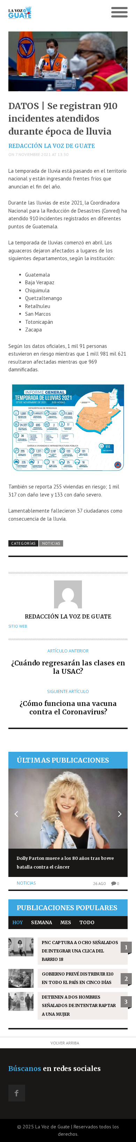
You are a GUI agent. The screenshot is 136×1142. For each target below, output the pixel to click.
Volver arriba (65, 1042)
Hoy (18, 923)
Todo (87, 923)
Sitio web (17, 626)
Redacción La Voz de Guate (51, 146)
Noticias (51, 543)
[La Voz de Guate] (53, 12)
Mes (65, 923)
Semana (41, 923)
